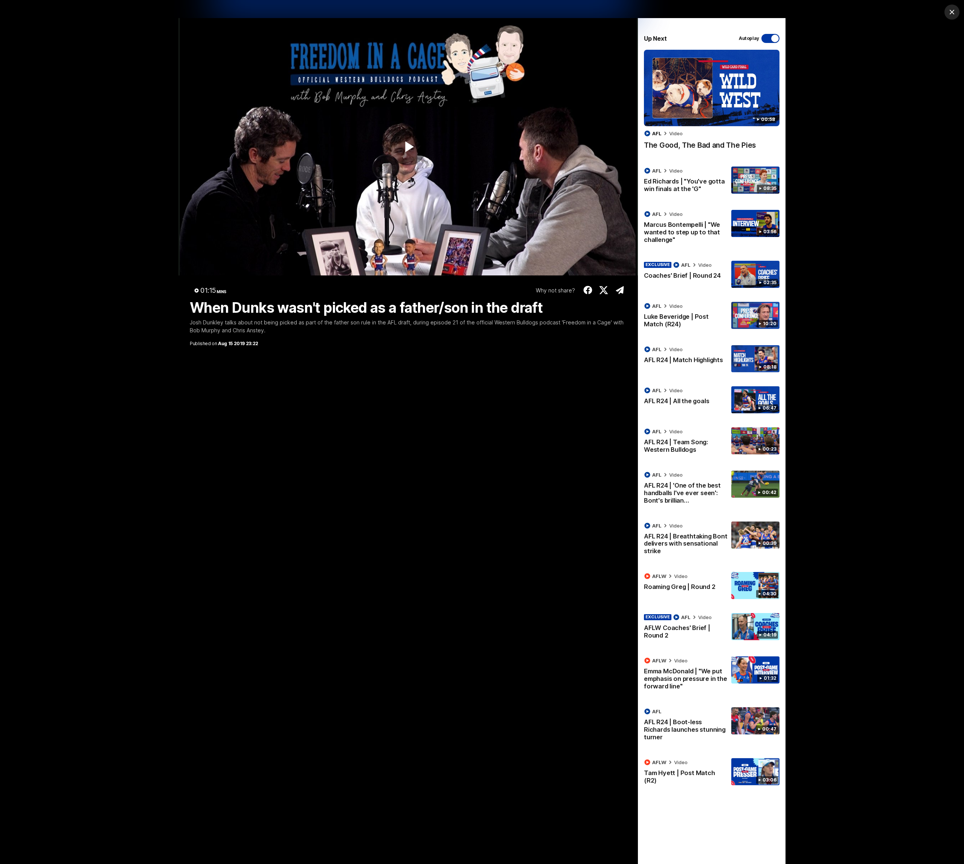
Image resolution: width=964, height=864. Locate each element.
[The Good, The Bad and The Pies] (711, 103)
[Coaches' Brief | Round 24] (711, 274)
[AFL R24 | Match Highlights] (711, 359)
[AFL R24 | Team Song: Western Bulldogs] (711, 442)
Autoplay (749, 38)
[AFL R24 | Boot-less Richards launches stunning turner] (711, 726)
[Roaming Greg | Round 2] (711, 585)
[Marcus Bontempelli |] (711, 228)
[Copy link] (620, 290)
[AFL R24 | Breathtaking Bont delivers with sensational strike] (711, 540)
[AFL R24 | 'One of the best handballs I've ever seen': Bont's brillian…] (711, 489)
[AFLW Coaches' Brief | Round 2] (711, 628)
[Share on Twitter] (604, 290)
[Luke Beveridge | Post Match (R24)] (711, 316)
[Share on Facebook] (588, 290)
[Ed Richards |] (711, 181)
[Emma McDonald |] (711, 675)
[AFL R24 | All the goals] (711, 400)
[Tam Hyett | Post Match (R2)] (711, 773)
